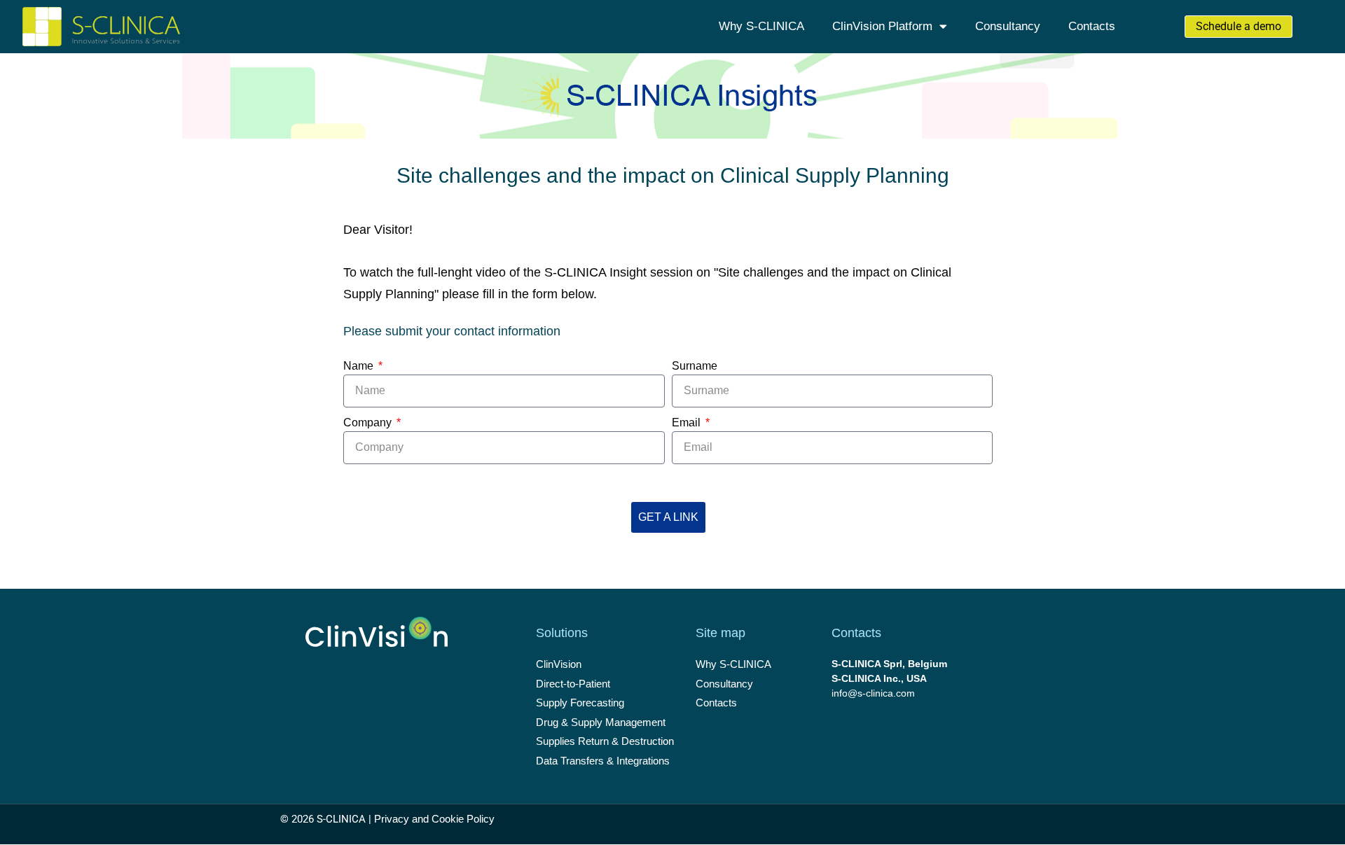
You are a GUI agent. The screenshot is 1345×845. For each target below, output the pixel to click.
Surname (694, 366)
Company (368, 422)
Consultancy (1007, 26)
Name (359, 366)
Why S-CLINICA (761, 26)
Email (687, 422)
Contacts (1091, 26)
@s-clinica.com (881, 693)
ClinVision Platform (882, 26)
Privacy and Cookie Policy (434, 819)
